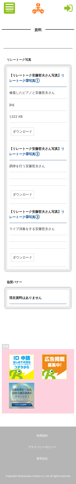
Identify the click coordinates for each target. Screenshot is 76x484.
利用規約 (42, 435)
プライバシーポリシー (42, 447)
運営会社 (42, 458)
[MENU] (10, 4)
